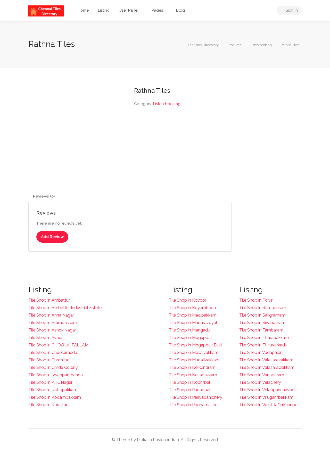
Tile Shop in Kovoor (187, 300)
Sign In (291, 10)
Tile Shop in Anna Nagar (51, 315)
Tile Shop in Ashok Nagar (52, 330)
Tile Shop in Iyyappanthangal (56, 374)
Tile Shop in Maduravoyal (193, 322)
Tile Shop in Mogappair (191, 337)
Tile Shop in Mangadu (189, 330)
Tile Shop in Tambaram (261, 330)
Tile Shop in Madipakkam (193, 315)
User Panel (128, 10)
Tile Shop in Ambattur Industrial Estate (65, 307)
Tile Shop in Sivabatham (262, 322)
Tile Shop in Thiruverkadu (263, 345)
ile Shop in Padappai (191, 389)
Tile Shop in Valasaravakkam (266, 360)
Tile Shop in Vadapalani (261, 352)
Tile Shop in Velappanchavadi (267, 389)
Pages (157, 10)
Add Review (52, 236)
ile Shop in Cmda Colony (54, 367)
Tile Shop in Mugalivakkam (194, 360)
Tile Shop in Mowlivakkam (193, 352)
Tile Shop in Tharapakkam (264, 337)
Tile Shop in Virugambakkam (266, 397)
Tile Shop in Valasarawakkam (266, 367)
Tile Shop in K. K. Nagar (50, 382)
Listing (104, 10)
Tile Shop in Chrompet (49, 360)
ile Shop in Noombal (191, 382)
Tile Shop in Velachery (260, 382)
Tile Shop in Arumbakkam (52, 322)
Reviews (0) (44, 196)
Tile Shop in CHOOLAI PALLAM (58, 345)
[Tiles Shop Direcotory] (46, 10)
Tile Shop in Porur (256, 300)
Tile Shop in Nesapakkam (193, 374)
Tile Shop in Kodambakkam (54, 397)
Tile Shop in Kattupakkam (52, 389)
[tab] (43, 196)
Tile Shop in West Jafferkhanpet (269, 404)
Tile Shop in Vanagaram (261, 374)
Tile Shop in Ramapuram (262, 307)
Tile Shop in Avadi (45, 337)
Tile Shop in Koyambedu (192, 307)
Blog (180, 10)
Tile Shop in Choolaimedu (52, 352)
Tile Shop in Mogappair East (195, 345)
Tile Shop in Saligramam (262, 315)
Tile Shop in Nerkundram (192, 367)
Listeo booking (166, 103)
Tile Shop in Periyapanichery (195, 397)
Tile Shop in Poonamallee (193, 404)
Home (83, 10)
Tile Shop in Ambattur (49, 300)
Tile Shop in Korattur (47, 404)
